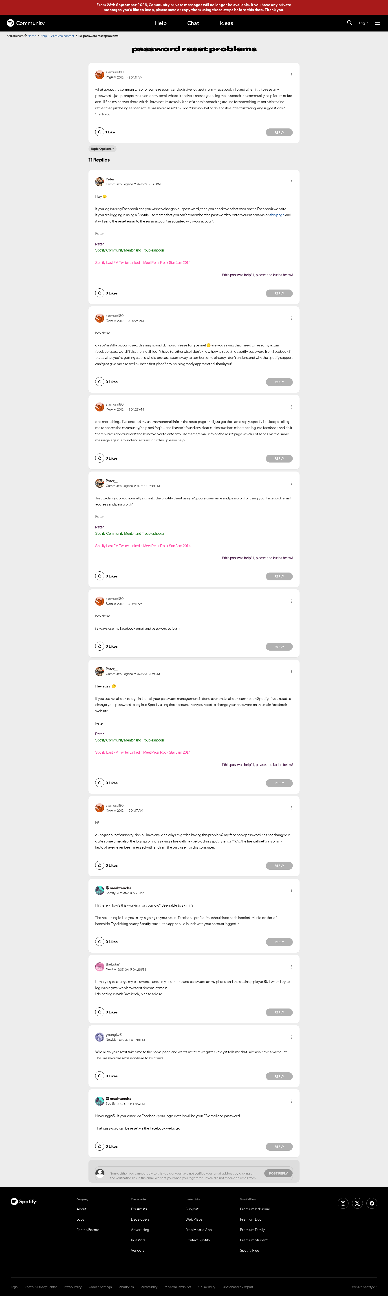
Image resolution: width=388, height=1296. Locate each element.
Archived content (62, 36)
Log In (363, 22)
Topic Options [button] (101, 148)
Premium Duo (251, 1219)
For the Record (88, 1229)
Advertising (140, 1229)
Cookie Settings (100, 1287)
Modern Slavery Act (178, 1287)
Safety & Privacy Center (41, 1287)
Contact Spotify (197, 1240)
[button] (291, 74)
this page (277, 214)
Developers (140, 1219)
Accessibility (149, 1287)
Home (32, 36)
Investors (138, 1240)
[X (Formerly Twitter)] (357, 1203)
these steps (222, 9)
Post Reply (278, 1173)
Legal (14, 1287)
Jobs (80, 1219)
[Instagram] (343, 1203)
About (81, 1208)
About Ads (126, 1287)
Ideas (226, 23)
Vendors (137, 1250)
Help (161, 23)
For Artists (139, 1208)
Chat (193, 23)
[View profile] (99, 74)
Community (30, 23)
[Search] (349, 23)
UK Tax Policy (207, 1287)
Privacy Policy (73, 1287)
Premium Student (254, 1240)
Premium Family (252, 1229)
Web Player (194, 1219)
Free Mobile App (198, 1229)
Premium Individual (255, 1208)
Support (191, 1208)
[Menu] (377, 23)
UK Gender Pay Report (238, 1287)
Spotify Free (249, 1250)
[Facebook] (371, 1203)
